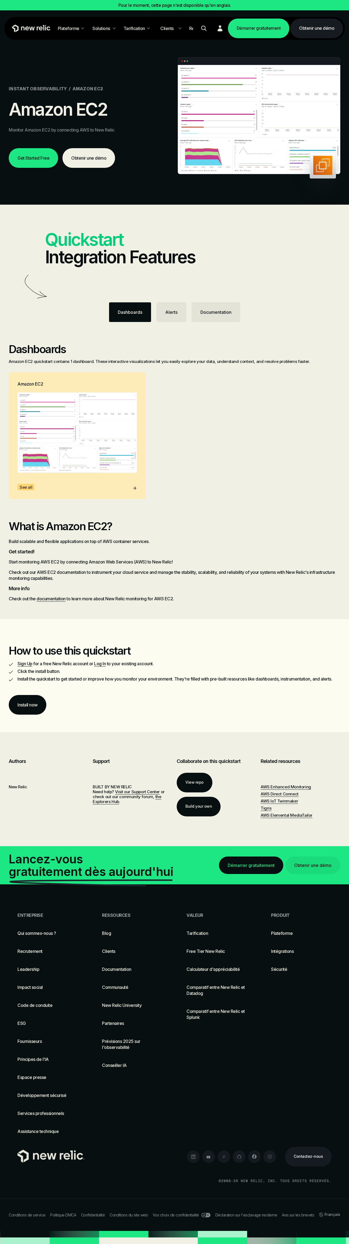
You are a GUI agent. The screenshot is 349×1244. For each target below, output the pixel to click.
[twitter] (223, 1156)
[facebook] (254, 1156)
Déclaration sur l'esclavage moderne (246, 1215)
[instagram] (269, 1156)
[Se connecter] (220, 28)
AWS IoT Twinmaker (279, 801)
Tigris (266, 808)
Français (332, 1214)
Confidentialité (93, 1215)
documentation (51, 598)
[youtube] (208, 1156)
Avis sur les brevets (298, 1215)
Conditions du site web (129, 1215)
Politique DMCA (63, 1215)
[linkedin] (193, 1156)
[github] (239, 1156)
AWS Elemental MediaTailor (286, 815)
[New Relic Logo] (30, 28)
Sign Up (24, 663)
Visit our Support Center (137, 791)
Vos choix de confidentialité (176, 1215)
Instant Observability (38, 89)
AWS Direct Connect (280, 793)
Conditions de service (27, 1215)
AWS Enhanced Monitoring (286, 786)
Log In (100, 663)
